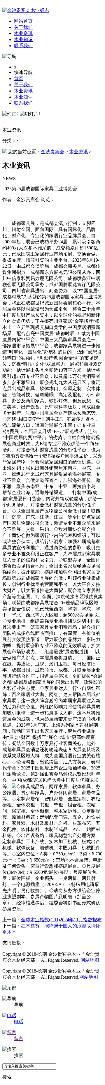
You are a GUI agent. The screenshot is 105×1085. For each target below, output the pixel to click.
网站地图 (89, 960)
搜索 (7, 1077)
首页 (18, 78)
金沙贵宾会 (52, 151)
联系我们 (23, 103)
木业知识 (23, 96)
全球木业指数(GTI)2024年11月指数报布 (61, 919)
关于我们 (23, 84)
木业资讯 (23, 90)
